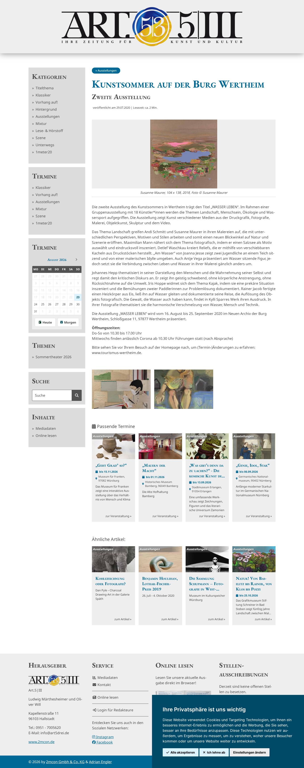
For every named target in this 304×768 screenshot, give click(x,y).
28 (63, 304)
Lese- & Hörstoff (49, 130)
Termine (44, 176)
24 (35, 304)
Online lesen (46, 435)
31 (35, 311)
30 (77, 304)
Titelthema (44, 88)
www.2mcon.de (41, 741)
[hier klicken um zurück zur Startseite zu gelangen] (152, 26)
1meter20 (43, 152)
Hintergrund (46, 109)
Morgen (70, 322)
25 (42, 304)
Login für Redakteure (115, 710)
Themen (43, 345)
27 (56, 304)
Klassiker (43, 95)
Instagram (104, 736)
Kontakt (104, 684)
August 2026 (56, 259)
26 (49, 304)
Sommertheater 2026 (53, 356)
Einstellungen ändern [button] (249, 752)
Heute (47, 322)
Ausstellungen (47, 116)
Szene (40, 137)
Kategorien (49, 76)
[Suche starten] (77, 395)
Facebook (104, 742)
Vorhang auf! (46, 102)
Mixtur (41, 123)
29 (70, 304)
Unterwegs (44, 144)
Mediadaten (45, 428)
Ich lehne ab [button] (216, 752)
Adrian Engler (100, 761)
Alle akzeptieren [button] (182, 752)
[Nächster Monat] (76, 259)
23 (77, 297)
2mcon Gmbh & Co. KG (65, 761)
